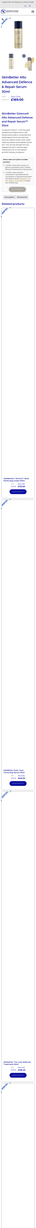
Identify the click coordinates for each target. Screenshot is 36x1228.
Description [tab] (9, 197)
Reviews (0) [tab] (22, 197)
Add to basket (17, 189)
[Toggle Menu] (32, 11)
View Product (18, 492)
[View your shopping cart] (33, 6)
